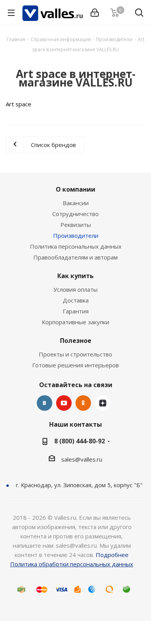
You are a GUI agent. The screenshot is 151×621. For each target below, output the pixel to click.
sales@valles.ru (81, 459)
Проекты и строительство (75, 354)
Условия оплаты (75, 289)
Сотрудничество (75, 214)
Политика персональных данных (76, 246)
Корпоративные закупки (75, 322)
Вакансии (76, 203)
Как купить (75, 276)
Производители (75, 235)
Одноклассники (83, 403)
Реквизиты (75, 224)
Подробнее (112, 555)
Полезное (75, 340)
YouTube (64, 403)
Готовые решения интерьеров (75, 365)
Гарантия (76, 311)
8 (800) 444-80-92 (79, 441)
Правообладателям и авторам (75, 257)
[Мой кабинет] (95, 13)
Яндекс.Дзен (102, 403)
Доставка (76, 300)
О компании (75, 189)
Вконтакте (44, 403)
